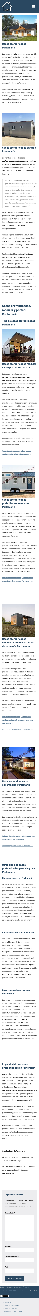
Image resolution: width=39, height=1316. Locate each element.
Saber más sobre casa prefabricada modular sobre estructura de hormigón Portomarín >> (17, 720)
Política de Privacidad (11, 1305)
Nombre (8, 1246)
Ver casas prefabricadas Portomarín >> (17, 729)
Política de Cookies (10, 1308)
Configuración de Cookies (12, 1311)
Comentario (10, 1213)
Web (6, 1267)
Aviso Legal (7, 1302)
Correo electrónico (12, 1256)
